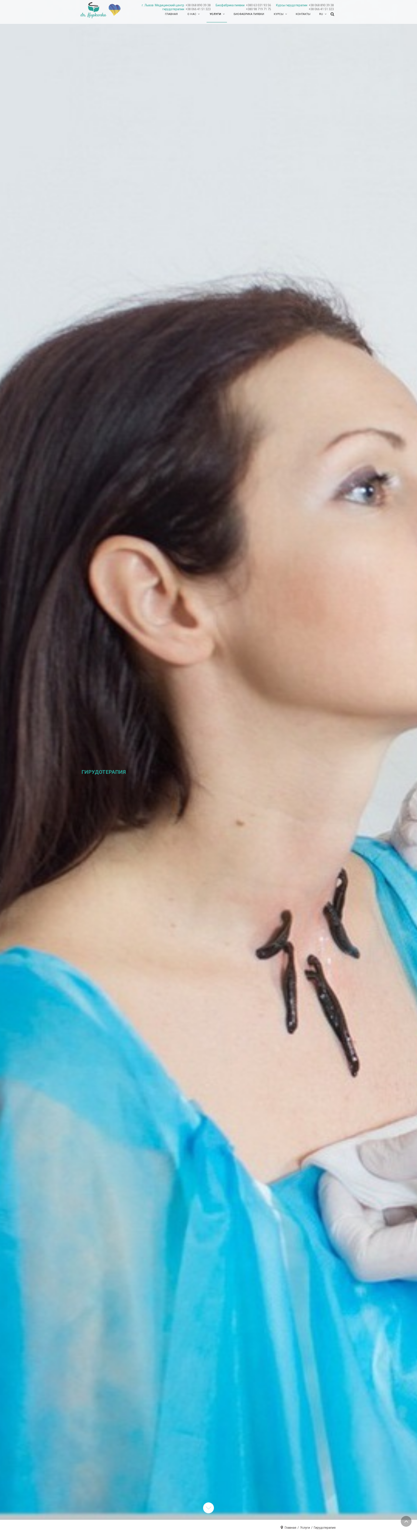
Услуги (305, 1527)
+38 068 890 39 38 (198, 5)
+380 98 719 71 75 (258, 9)
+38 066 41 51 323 (198, 9)
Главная (290, 1527)
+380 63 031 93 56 (258, 5)
